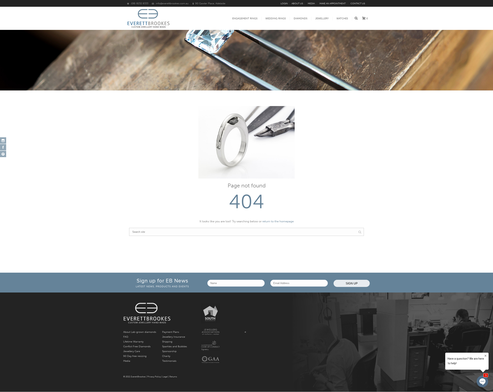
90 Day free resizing (135, 356)
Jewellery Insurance (173, 336)
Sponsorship (169, 351)
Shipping (167, 341)
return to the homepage (278, 221)
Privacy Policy (154, 376)
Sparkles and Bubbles (174, 346)
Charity (166, 356)
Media (126, 360)
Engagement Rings (244, 18)
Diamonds (300, 18)
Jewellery (322, 18)
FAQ (125, 336)
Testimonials (169, 360)
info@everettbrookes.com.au (172, 3)
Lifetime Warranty (133, 341)
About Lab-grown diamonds (139, 331)
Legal (165, 376)
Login (284, 3)
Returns (173, 376)
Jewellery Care (131, 351)
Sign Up (352, 283)
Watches (342, 18)
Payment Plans (170, 331)
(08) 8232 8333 (139, 3)
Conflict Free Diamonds (137, 346)
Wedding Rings (275, 18)
